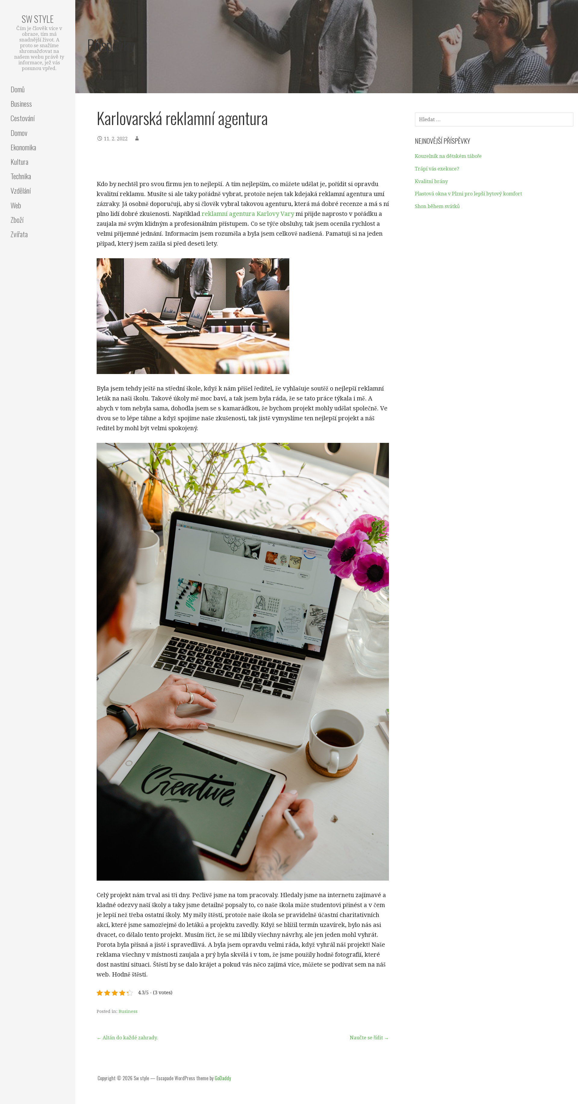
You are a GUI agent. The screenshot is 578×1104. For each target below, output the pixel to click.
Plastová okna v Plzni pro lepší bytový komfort (468, 194)
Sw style (38, 19)
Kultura (19, 161)
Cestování (23, 117)
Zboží (17, 219)
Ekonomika (23, 147)
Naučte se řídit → (369, 1038)
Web (16, 205)
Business (21, 103)
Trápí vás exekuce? (437, 169)
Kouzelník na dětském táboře (448, 156)
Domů (18, 89)
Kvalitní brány (431, 181)
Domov (19, 132)
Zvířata (19, 233)
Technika (21, 175)
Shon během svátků (437, 206)
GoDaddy (223, 1078)
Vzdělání (21, 190)
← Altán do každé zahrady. (127, 1038)
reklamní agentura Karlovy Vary (248, 213)
